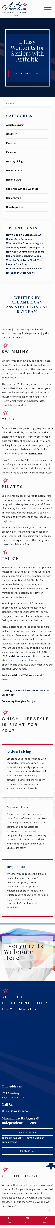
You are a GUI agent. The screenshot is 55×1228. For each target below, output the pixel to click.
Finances (11, 152)
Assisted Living (15, 125)
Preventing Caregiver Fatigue (19, 701)
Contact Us (27, 1151)
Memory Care (14, 170)
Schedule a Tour (27, 73)
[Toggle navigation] (48, 9)
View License (27, 1132)
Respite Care (13, 179)
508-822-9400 (19, 1111)
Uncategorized (14, 207)
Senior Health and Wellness (22, 188)
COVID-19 (11, 134)
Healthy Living (14, 161)
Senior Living (13, 198)
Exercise (11, 143)
